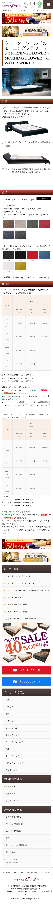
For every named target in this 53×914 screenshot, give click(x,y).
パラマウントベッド (14, 763)
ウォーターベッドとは (15, 597)
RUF (7, 749)
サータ (8, 713)
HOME (4, 10)
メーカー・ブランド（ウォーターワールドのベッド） (31, 10)
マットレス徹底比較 (14, 824)
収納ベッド (10, 786)
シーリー (9, 706)
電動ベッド (10, 793)
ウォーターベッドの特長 (16, 604)
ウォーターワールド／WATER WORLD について (26, 618)
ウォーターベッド (13, 800)
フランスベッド (12, 735)
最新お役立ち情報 (13, 817)
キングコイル (11, 770)
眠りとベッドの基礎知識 (16, 845)
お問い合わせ (31, 872)
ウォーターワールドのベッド (18, 576)
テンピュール (11, 727)
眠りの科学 (10, 852)
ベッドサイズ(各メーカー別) (12, 861)
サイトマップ (46, 872)
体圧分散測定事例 (13, 831)
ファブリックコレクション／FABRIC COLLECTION (27, 590)
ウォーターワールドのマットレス (20, 583)
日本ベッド (10, 720)
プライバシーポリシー (14, 872)
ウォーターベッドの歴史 (16, 611)
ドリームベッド (12, 756)
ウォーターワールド (14, 742)
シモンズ (9, 699)
